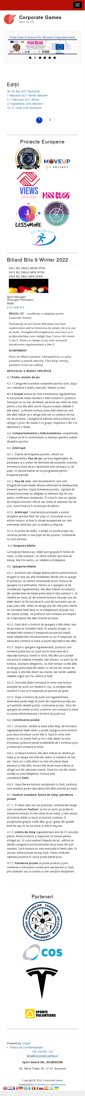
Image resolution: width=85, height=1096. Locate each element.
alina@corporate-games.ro (42, 1055)
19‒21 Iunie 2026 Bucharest (24, 107)
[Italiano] (31, 1088)
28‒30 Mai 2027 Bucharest (23, 91)
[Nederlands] (10, 1088)
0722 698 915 (15, 307)
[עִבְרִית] (51, 1088)
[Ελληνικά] (26, 1088)
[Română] (36, 1088)
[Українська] (56, 1088)
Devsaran (60, 1084)
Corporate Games (40, 17)
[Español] (46, 1088)
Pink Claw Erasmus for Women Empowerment (42, 37)
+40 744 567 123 (42, 1051)
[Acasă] (10, 19)
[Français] (15, 1088)
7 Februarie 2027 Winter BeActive (27, 95)
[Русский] (41, 1088)
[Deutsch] (20, 1088)
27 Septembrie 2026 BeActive (25, 103)
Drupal (26, 1043)
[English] (5, 1088)
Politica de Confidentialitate (26, 1047)
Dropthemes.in (42, 1084)
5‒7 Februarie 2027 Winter (23, 99)
